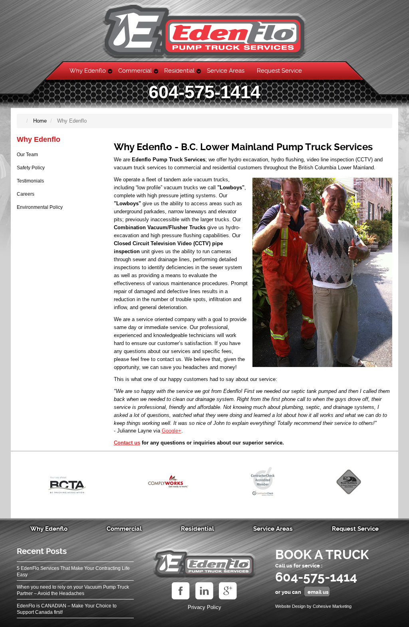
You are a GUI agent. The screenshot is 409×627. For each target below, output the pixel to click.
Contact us (127, 443)
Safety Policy (31, 168)
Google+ (171, 431)
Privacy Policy (204, 607)
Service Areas (225, 70)
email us (318, 592)
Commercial (135, 70)
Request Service (279, 70)
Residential (179, 70)
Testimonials (30, 181)
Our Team (27, 154)
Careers (25, 194)
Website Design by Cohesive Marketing (313, 606)
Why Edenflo (87, 70)
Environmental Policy (40, 207)
